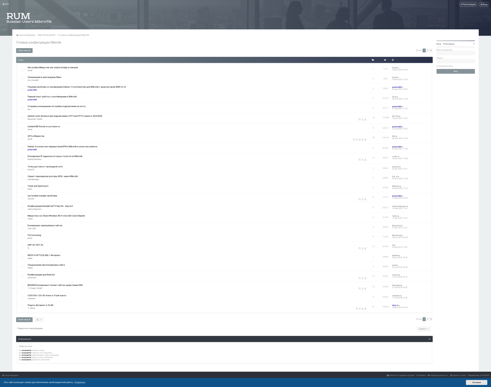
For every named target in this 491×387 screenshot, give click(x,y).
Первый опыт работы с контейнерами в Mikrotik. (52, 96)
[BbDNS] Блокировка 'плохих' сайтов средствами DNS (55, 285)
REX (393, 136)
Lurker (394, 156)
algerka (395, 255)
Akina (32, 308)
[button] (431, 50)
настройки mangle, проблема (42, 195)
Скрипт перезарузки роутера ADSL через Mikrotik (53, 176)
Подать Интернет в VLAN (40, 305)
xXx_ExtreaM (33, 80)
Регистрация (448, 44)
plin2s (30, 238)
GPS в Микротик (36, 136)
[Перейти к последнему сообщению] (398, 68)
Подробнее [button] (80, 382)
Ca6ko (30, 219)
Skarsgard (396, 285)
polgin (30, 258)
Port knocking (34, 235)
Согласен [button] (476, 382)
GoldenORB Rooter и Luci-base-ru (44, 126)
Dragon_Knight (36, 288)
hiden (30, 189)
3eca (394, 97)
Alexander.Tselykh (35, 119)
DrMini (30, 268)
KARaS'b (395, 186)
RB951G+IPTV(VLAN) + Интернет (44, 255)
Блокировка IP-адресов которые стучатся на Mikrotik (55, 156)
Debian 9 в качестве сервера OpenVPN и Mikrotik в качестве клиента (62, 146)
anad (394, 265)
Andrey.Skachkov (35, 159)
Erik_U (394, 176)
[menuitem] (5, 4)
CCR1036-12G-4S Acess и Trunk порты (47, 295)
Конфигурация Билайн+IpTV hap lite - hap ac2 (50, 206)
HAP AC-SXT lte (35, 245)
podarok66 (32, 90)
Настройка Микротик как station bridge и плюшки (53, 67)
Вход (439, 44)
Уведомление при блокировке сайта (46, 265)
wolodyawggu (33, 179)
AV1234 (395, 116)
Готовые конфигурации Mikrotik (38, 42)
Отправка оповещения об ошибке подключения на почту (57, 106)
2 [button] (427, 50)
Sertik (30, 70)
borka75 (31, 170)
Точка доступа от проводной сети (45, 166)
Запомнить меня (446, 66)
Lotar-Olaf (32, 228)
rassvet (395, 275)
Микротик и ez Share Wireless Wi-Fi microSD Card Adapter (56, 215)
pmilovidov (32, 278)
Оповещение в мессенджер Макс (45, 77)
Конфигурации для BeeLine (41, 274)
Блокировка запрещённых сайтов (45, 225)
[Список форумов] (29, 18)
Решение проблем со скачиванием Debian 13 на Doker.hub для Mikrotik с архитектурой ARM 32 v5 (77, 87)
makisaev (31, 298)
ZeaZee (31, 199)
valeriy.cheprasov (35, 209)
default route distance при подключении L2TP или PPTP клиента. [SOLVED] (65, 116)
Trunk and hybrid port (38, 186)
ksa (29, 109)
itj (28, 248)
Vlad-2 (395, 305)
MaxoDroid (396, 226)
